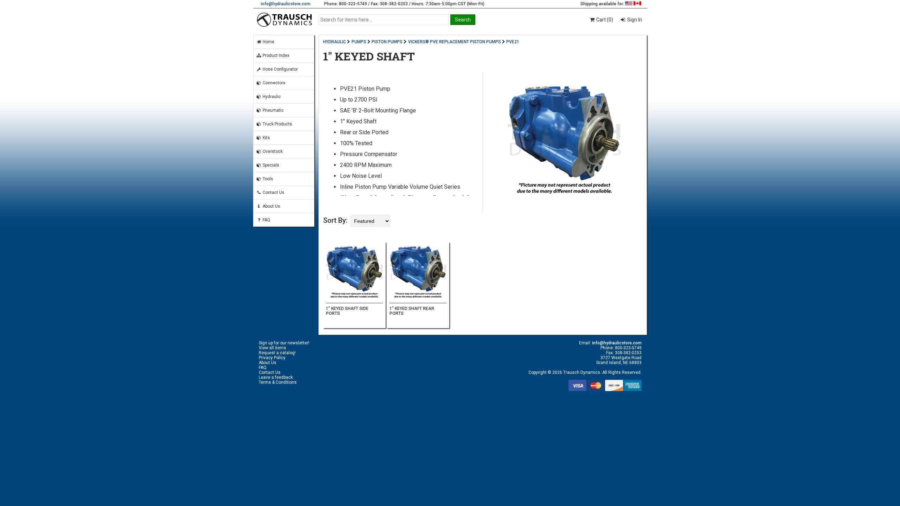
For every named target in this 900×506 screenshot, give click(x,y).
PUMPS (359, 41)
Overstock (272, 151)
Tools (267, 178)
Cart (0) (604, 19)
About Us (271, 206)
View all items (272, 347)
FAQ (266, 220)
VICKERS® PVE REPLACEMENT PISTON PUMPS (454, 41)
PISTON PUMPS (387, 41)
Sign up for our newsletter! (284, 342)
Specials (270, 165)
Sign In (634, 19)
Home (268, 41)
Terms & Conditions (278, 382)
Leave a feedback (276, 377)
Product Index (275, 55)
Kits (266, 137)
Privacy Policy (272, 357)
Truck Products (277, 124)
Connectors (273, 82)
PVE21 (512, 41)
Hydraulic (271, 96)
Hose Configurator (280, 69)
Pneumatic (273, 110)
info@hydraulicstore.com (285, 3)
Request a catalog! (277, 352)
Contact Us (273, 192)
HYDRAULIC (334, 41)
